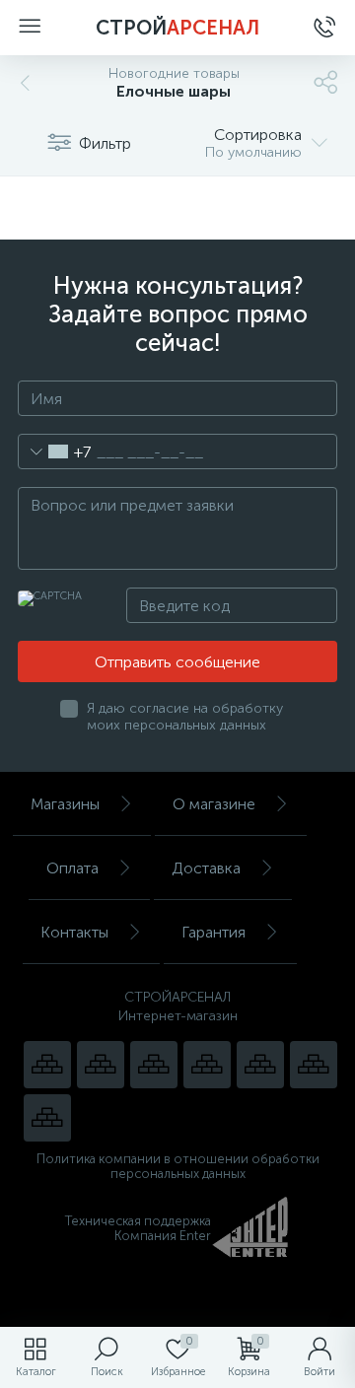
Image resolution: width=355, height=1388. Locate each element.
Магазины (65, 804)
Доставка (206, 868)
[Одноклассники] (47, 1118)
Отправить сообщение (177, 662)
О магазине (214, 804)
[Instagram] (154, 1064)
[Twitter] (260, 1064)
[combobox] (55, 451)
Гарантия (213, 932)
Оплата (72, 868)
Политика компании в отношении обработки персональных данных (178, 1166)
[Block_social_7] (47, 1064)
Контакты (74, 932)
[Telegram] (207, 1064)
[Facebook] (313, 1064)
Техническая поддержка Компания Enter (138, 1228)
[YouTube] (100, 1064)
